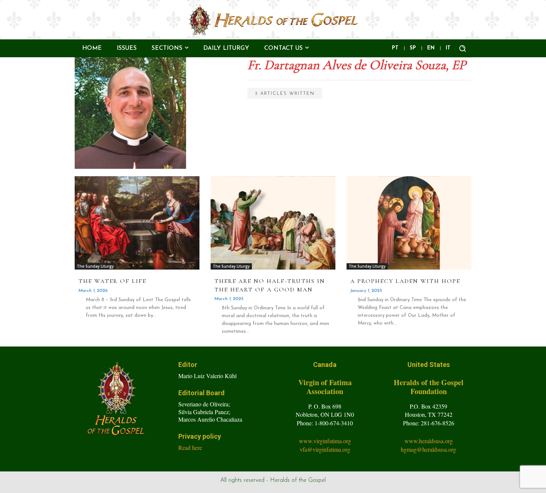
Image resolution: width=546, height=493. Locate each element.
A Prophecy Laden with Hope (405, 281)
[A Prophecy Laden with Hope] (409, 223)
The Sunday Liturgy (95, 266)
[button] (462, 48)
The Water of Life (112, 281)
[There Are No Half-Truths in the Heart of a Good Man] (273, 223)
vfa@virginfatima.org (325, 449)
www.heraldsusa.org (428, 441)
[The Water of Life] (137, 223)
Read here (190, 447)
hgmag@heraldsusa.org (428, 449)
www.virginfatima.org (325, 441)
